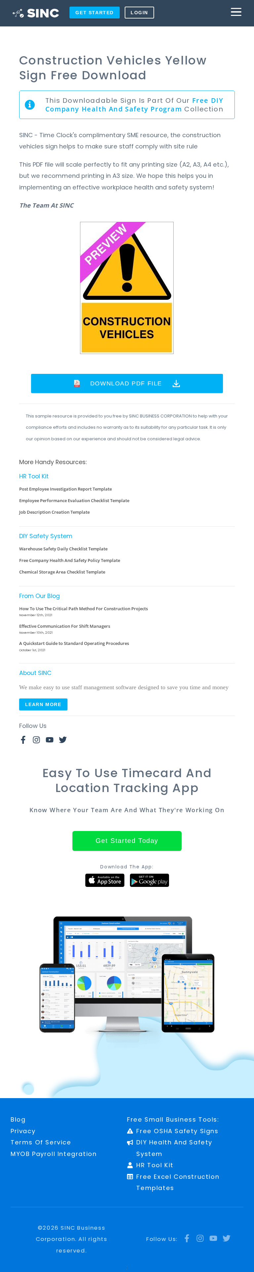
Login (139, 12)
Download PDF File (126, 383)
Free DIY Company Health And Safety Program (134, 104)
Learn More (43, 704)
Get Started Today (127, 840)
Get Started (94, 12)
